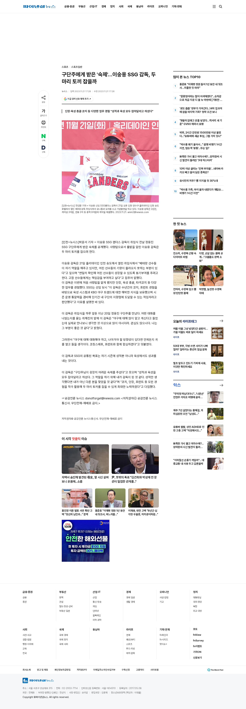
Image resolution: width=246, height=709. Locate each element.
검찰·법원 (27, 639)
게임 (95, 606)
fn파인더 (164, 635)
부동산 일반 (64, 611)
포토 (195, 629)
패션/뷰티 (130, 639)
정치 (112, 6)
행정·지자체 (28, 644)
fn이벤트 (197, 646)
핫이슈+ (163, 644)
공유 (43, 102)
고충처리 (140, 669)
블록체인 (97, 615)
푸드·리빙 (130, 648)
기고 (162, 601)
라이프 (150, 6)
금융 (25, 597)
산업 (95, 597)
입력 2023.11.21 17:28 (80, 91)
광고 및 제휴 (42, 669)
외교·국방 (197, 611)
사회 (121, 6)
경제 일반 (130, 597)
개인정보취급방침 (62, 669)
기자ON (197, 651)
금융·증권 (69, 6)
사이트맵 (154, 669)
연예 (128, 635)
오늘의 (185, 321)
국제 (130, 6)
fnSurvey (198, 640)
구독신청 (126, 669)
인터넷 (96, 611)
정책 (61, 597)
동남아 (139, 6)
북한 (195, 606)
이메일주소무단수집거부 (104, 669)
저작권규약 (82, 669)
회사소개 (27, 669)
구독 (43, 140)
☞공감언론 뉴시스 (73, 398)
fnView (197, 634)
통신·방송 (97, 601)
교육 (25, 648)
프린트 (43, 127)
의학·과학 (97, 620)
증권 (25, 601)
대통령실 (197, 597)
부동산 (82, 6)
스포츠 (129, 644)
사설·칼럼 (164, 597)
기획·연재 (177, 6)
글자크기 (43, 115)
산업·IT (93, 6)
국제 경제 (63, 635)
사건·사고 (27, 635)
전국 (25, 653)
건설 (61, 601)
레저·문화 (130, 653)
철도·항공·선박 (66, 606)
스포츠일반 (76, 66)
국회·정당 (197, 601)
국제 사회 (63, 644)
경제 (103, 6)
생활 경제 (130, 601)
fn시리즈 (164, 639)
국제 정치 (63, 639)
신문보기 (197, 657)
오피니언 (163, 6)
